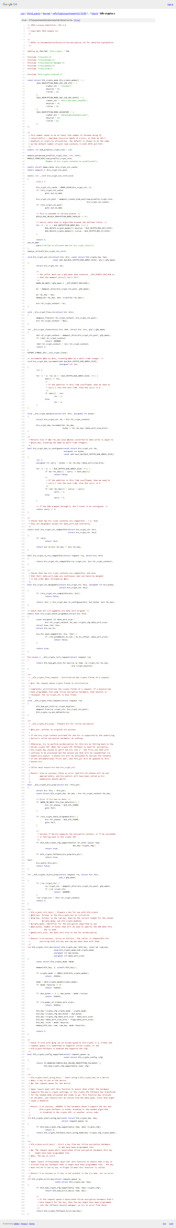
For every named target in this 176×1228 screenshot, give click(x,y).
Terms (32, 1223)
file (77, 20)
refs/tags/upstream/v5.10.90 (69, 13)
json (171, 1223)
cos (23, 13)
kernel (46, 13)
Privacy (24, 1223)
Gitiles (16, 1223)
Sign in (170, 4)
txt (164, 1223)
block (94, 13)
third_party (33, 13)
